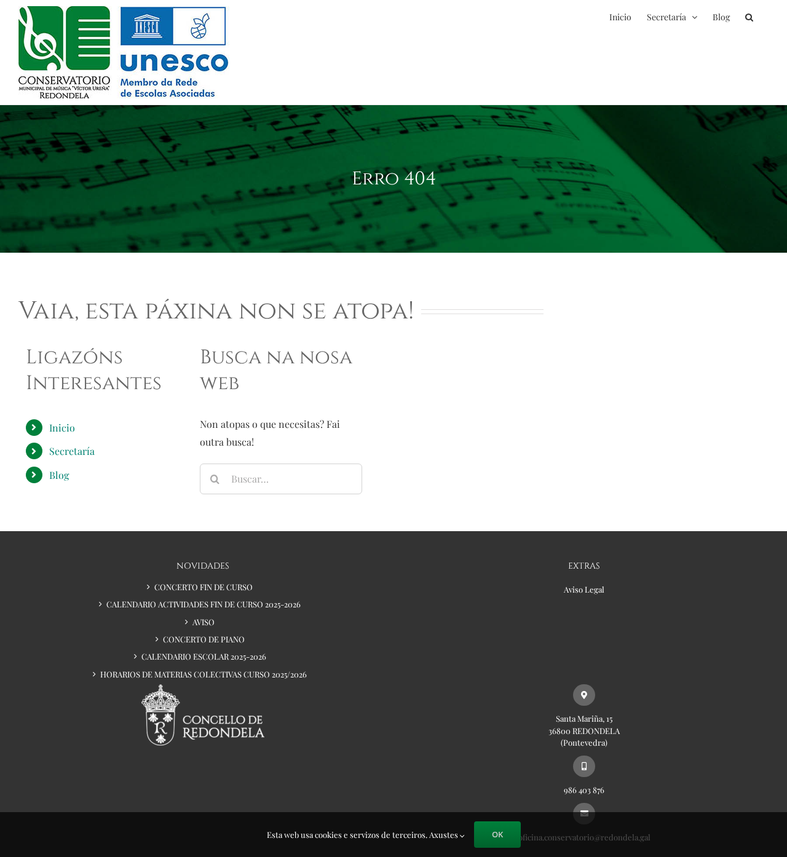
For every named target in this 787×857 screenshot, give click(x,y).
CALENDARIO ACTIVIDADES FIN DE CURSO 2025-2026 (203, 604)
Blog (59, 474)
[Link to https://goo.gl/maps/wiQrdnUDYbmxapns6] (584, 695)
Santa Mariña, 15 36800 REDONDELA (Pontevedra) (584, 730)
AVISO (203, 622)
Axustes (444, 834)
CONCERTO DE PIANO (204, 639)
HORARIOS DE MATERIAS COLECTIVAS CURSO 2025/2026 (203, 674)
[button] (749, 17)
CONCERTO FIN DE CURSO (203, 587)
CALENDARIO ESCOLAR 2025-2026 (203, 656)
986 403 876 (584, 789)
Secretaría (72, 450)
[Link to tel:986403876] (584, 766)
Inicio (62, 427)
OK (497, 834)
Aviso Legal (584, 589)
